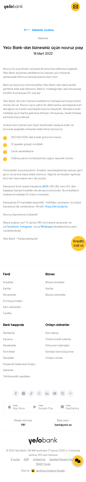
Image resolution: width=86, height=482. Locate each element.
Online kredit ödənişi (58, 339)
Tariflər (7, 313)
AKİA (46, 186)
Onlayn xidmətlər (57, 325)
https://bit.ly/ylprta (56, 206)
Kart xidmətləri (12, 307)
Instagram (26, 227)
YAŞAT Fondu (43, 464)
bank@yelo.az (63, 425)
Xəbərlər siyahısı (43, 30)
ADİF (26, 459)
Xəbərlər (8, 370)
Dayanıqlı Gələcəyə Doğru (19, 364)
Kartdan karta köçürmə (59, 352)
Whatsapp (47, 227)
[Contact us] (78, 460)
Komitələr (9, 352)
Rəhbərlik (9, 333)
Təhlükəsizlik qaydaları (16, 376)
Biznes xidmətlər (55, 295)
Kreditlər (8, 282)
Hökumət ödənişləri (57, 345)
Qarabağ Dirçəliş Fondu (62, 459)
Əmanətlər (9, 295)
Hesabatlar (9, 345)
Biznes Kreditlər (55, 282)
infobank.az (39, 459)
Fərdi (6, 274)
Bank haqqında (13, 325)
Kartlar (7, 288)
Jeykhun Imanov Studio (50, 471)
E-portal (15, 459)
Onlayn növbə (54, 358)
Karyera (7, 339)
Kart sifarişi (51, 333)
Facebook (12, 227)
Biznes (50, 274)
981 (23, 425)
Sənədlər (8, 358)
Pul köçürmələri (13, 301)
